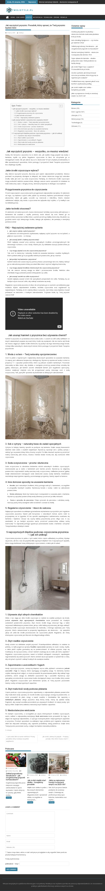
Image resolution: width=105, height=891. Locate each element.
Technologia (48, 17)
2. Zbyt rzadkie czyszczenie (25, 138)
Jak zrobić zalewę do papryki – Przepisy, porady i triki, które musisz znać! (56, 738)
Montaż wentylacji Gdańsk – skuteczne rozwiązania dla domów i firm (64, 2)
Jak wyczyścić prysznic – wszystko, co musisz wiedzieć (31, 109)
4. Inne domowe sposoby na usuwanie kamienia (32, 129)
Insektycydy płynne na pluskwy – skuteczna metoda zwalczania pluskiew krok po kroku (85, 34)
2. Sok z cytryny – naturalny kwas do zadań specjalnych (34, 124)
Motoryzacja (37, 17)
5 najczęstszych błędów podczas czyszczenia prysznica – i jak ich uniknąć (37, 133)
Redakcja (63, 17)
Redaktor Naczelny (12, 771)
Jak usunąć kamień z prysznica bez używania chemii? (30, 120)
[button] (60, 106)
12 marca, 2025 (54, 775)
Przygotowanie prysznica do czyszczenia (29, 113)
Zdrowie (56, 17)
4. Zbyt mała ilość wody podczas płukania (29, 142)
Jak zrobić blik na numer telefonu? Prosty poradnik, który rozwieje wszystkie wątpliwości (20, 739)
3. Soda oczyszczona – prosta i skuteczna (29, 127)
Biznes (13, 17)
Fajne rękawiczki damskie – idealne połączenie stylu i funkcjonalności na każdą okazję (83, 60)
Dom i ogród (20, 17)
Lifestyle (29, 17)
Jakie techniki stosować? (24, 115)
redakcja (20, 33)
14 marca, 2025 (33, 775)
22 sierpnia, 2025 (12, 768)
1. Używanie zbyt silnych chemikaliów (28, 136)
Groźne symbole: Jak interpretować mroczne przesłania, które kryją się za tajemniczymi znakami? (84, 75)
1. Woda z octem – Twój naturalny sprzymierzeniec (32, 122)
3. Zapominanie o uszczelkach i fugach (29, 140)
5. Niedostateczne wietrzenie (25, 144)
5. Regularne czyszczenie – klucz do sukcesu (30, 131)
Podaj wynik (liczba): (12, 859)
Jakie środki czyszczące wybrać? (26, 111)
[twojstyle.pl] (7, 17)
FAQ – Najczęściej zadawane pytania (28, 118)
